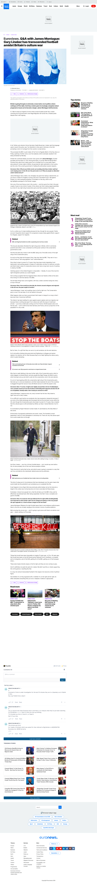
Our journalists (14, 868)
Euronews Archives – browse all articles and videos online (16, 872)
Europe (20, 6)
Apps (25, 856)
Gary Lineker (38, 614)
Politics (64, 820)
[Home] (4, 34)
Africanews (26, 862)
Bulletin (25, 847)
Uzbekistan (40, 824)
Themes (13, 843)
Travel (45, 6)
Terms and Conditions (41, 849)
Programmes (14, 866)
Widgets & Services (28, 860)
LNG (58, 824)
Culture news (14, 34)
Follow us (26, 854)
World (25, 6)
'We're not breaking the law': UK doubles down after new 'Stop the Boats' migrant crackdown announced (32, 364)
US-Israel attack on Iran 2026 (42, 816)
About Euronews (40, 845)
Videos (12, 864)
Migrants (55, 614)
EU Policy (32, 6)
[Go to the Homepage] (6, 6)
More (37, 843)
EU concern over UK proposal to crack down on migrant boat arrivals (29, 369)
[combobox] (55, 2)
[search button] (47, 2)
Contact (38, 858)
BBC (47, 614)
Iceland (56, 820)
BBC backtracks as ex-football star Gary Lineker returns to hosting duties (30, 478)
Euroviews (15, 614)
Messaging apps (28, 858)
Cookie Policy (39, 852)
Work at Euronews (40, 860)
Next (50, 6)
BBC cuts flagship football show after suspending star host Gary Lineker (30, 241)
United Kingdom (26, 614)
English (4, 1)
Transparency (39, 856)
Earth (61, 6)
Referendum (34, 820)
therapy (65, 824)
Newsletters (54, 853)
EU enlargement (46, 820)
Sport (31, 824)
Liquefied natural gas (48, 827)
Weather (26, 849)
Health (67, 6)
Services (26, 843)
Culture (56, 6)
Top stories (75, 100)
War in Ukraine (58, 816)
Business (39, 6)
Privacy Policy (39, 854)
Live (93, 6)
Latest (14, 6)
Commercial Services (41, 847)
